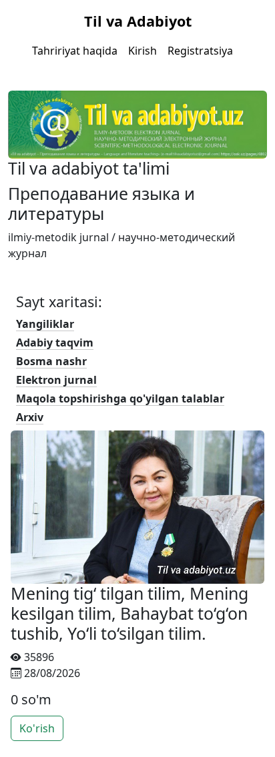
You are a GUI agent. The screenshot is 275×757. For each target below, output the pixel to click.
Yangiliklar (45, 324)
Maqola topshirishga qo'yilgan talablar (120, 398)
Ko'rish (37, 728)
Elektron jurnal (56, 380)
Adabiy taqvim (54, 342)
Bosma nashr (51, 361)
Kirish (142, 50)
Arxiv (29, 417)
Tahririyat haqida (74, 50)
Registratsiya (200, 50)
